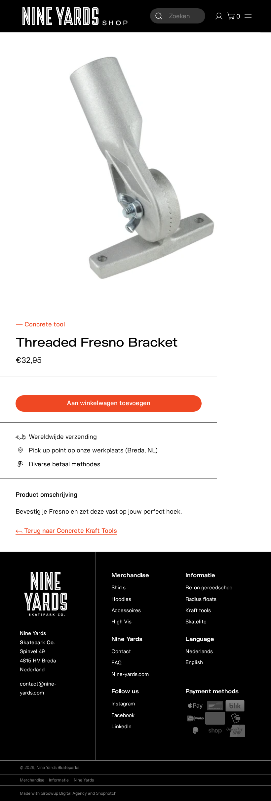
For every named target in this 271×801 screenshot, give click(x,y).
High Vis (121, 621)
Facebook (123, 715)
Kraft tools (198, 610)
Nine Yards (84, 780)
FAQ (116, 662)
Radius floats (200, 599)
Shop (114, 22)
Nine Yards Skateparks (57, 767)
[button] (248, 16)
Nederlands (199, 651)
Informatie (59, 780)
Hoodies (121, 599)
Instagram (123, 703)
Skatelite (196, 621)
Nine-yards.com (130, 674)
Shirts (118, 587)
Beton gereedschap (208, 587)
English (194, 662)
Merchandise (32, 780)
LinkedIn (121, 726)
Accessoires (126, 610)
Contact (121, 651)
